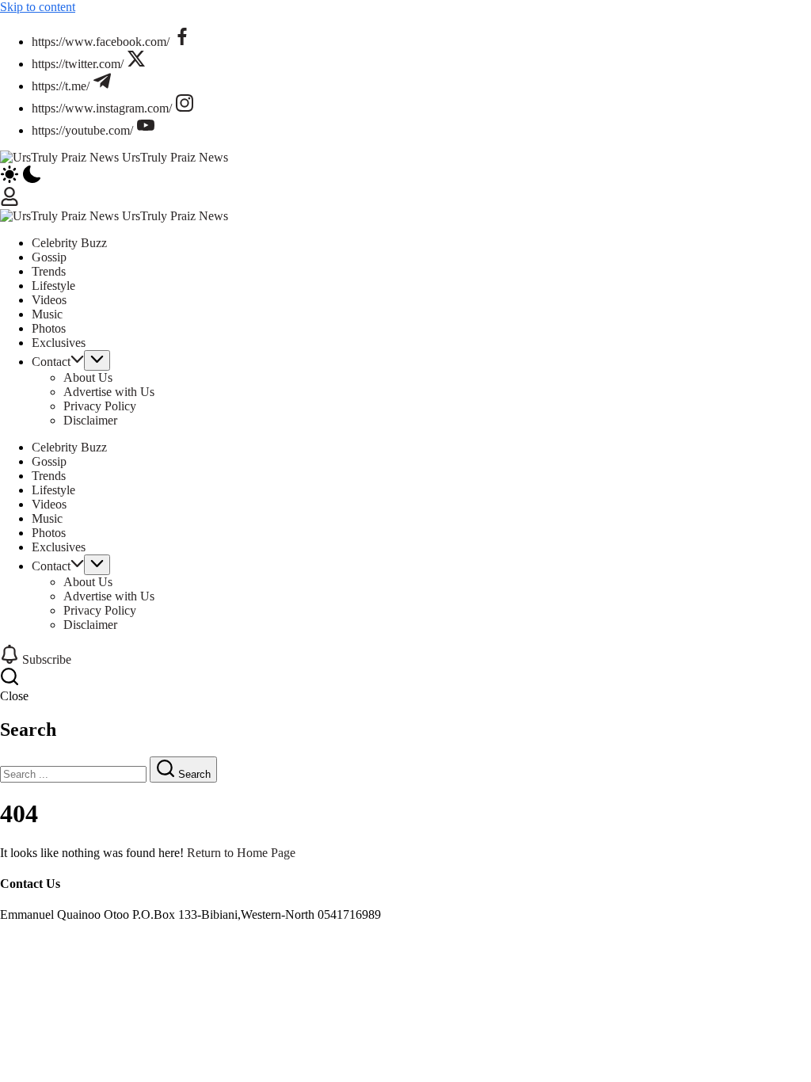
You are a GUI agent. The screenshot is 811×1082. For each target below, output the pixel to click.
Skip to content (37, 6)
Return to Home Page (241, 852)
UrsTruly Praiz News (175, 157)
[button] (405, 176)
